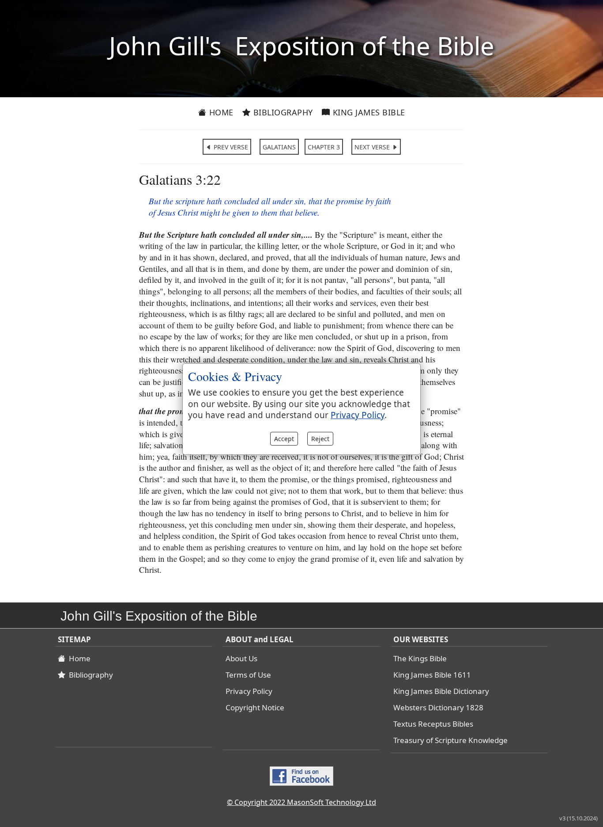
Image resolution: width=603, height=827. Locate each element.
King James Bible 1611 (432, 675)
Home (220, 112)
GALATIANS (279, 147)
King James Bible (367, 112)
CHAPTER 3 (324, 147)
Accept (284, 438)
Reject (320, 438)
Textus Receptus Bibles (433, 724)
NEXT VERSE (373, 147)
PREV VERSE (230, 147)
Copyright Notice (255, 707)
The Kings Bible (420, 658)
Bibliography (282, 112)
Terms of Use (248, 675)
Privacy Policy (249, 691)
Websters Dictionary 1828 (438, 707)
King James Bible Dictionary (441, 691)
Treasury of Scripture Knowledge (450, 740)
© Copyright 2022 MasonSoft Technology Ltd (301, 802)
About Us (241, 658)
